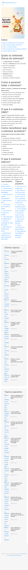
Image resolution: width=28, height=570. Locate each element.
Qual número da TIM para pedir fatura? (6, 229)
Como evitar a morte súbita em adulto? (5, 206)
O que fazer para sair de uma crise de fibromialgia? (6, 190)
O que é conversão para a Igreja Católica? (20, 227)
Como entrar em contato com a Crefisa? (6, 212)
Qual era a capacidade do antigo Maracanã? (7, 223)
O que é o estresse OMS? (10, 47)
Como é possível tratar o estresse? (12, 44)
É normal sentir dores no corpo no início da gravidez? (20, 196)
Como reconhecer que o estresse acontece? (15, 49)
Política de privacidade (15, 555)
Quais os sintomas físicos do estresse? (13, 42)
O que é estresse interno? (10, 51)
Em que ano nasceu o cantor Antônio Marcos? (19, 215)
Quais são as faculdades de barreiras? (19, 221)
